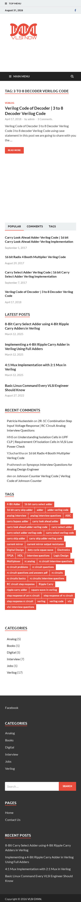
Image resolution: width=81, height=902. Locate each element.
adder (40, 509)
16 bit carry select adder (38, 504)
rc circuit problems (17, 567)
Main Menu (21, 76)
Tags (52, 226)
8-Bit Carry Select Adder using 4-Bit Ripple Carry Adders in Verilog (37, 326)
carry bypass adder (17, 521)
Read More (13, 149)
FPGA (10, 555)
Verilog (9, 103)
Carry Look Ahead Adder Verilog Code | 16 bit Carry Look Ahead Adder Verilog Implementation (39, 239)
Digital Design (15, 549)
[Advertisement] (43, 60)
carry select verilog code (60, 532)
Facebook (11, 707)
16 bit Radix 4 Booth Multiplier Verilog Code (35, 257)
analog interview (16, 515)
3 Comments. (45, 119)
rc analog (30, 561)
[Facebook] (75, 10)
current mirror (15, 544)
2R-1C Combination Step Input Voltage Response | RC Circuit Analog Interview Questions (39, 425)
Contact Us (12, 819)
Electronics (63, 549)
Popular (14, 226)
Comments (35, 226)
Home (9, 812)
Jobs (10, 666)
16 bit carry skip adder (20, 509)
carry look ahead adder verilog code (27, 527)
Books (11, 645)
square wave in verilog (44, 589)
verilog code (57, 601)
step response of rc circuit (58, 595)
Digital (11, 652)
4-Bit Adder (13, 504)
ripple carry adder (17, 589)
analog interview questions (45, 515)
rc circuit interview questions (55, 561)
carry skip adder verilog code (45, 538)
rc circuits (57, 572)
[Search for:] (40, 786)
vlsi (70, 601)
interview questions (38, 555)
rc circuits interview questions (47, 578)
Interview (13, 659)
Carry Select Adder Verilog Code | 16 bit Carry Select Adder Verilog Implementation (37, 274)
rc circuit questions (43, 567)
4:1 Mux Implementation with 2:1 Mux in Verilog (38, 869)
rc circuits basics (16, 578)
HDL (20, 555)
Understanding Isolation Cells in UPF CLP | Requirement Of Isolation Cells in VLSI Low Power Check (40, 441)
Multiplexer (13, 561)
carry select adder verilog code (24, 532)
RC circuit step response (21, 584)
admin (31, 119)
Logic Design (61, 555)
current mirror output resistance (45, 544)
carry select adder (62, 527)
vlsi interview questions (20, 606)
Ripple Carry (46, 584)
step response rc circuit (20, 601)
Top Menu (15, 3)
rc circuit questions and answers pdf (27, 572)
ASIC (68, 515)
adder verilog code (57, 509)
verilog (41, 601)
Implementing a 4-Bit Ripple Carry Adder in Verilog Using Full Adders (37, 346)
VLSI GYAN (34, 899)
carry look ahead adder (45, 521)
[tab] (14, 227)
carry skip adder (16, 538)
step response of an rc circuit (23, 595)
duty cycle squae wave (40, 549)
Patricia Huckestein (20, 421)
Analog (12, 639)
